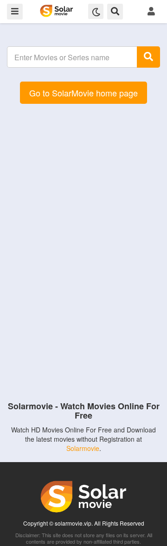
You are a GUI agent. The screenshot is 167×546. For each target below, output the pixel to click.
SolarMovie (56, 11)
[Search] (148, 57)
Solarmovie (82, 448)
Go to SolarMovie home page (83, 93)
